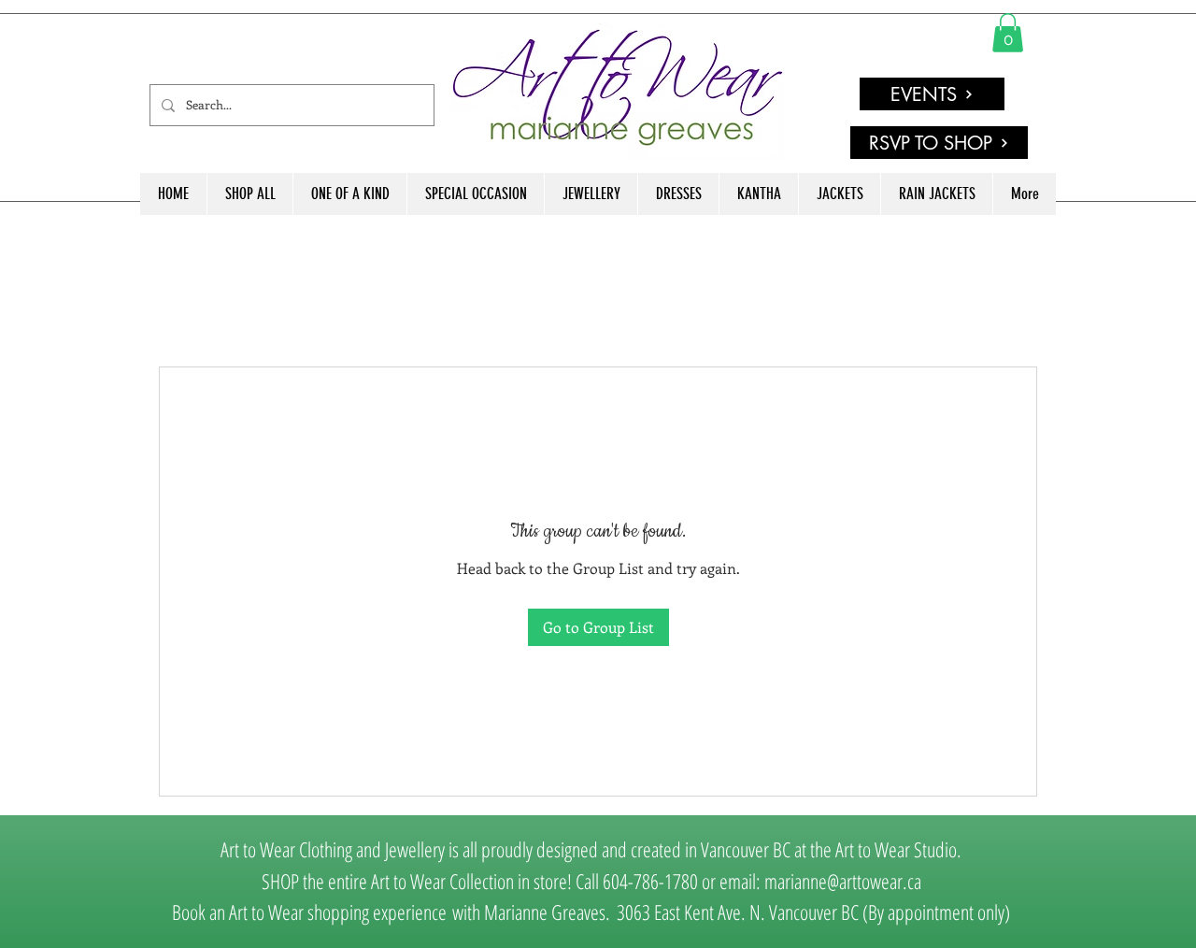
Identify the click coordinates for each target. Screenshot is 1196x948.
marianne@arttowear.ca (842, 881)
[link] (1007, 32)
